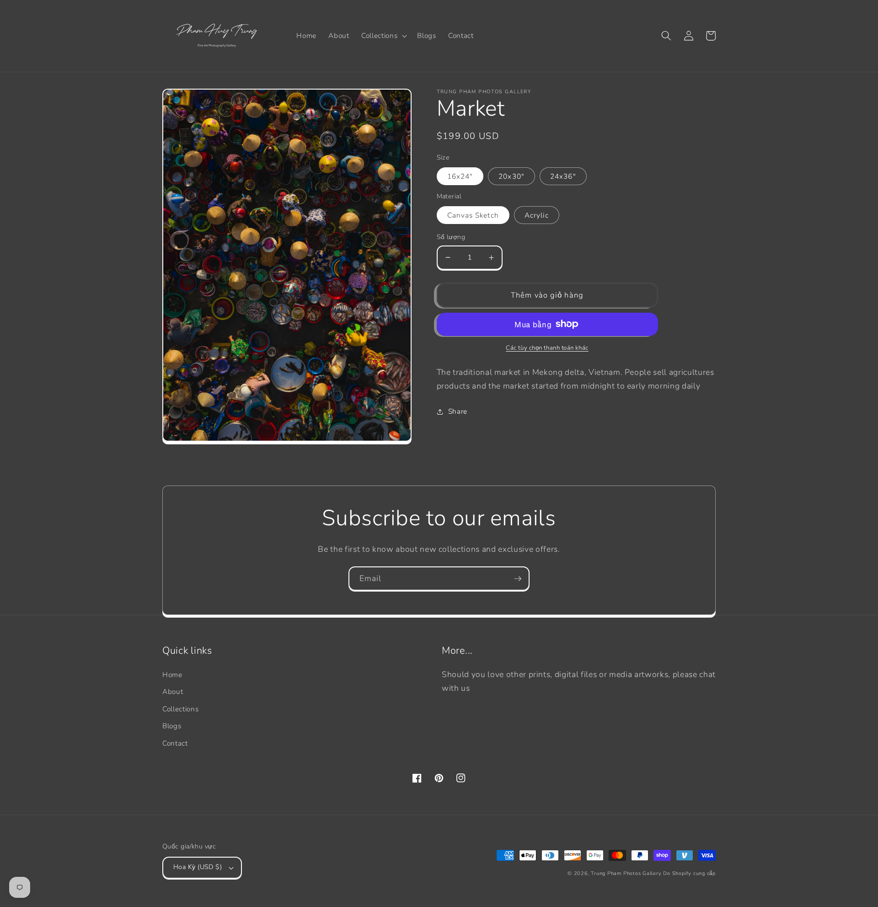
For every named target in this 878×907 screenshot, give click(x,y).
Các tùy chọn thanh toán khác (547, 348)
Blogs (171, 726)
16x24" (460, 176)
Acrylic (537, 215)
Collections (180, 709)
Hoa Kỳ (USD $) (197, 867)
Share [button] (457, 411)
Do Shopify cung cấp (689, 873)
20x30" (511, 176)
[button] (383, 35)
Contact (175, 743)
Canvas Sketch (473, 215)
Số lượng (451, 237)
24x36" (563, 176)
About (172, 691)
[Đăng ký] (518, 578)
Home (172, 674)
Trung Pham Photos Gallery (626, 873)
